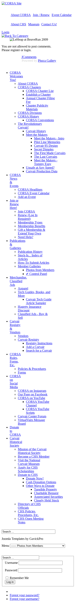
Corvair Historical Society (16, 442)
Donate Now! (35, 478)
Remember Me (19, 578)
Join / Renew (41, 15)
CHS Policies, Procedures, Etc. (28, 513)
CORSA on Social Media (15, 381)
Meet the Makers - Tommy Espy (45, 162)
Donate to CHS (28, 475)
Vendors (23, 336)
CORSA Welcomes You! (16, 76)
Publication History (30, 251)
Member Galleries (29, 266)
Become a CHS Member (33, 456)
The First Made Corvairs (49, 153)
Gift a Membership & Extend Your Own (31, 231)
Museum (33, 24)
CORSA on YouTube (31, 398)
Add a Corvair (35, 347)
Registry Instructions (39, 343)
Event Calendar (62, 15)
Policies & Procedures (32, 369)
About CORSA (21, 15)
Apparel (23, 288)
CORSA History (28, 116)
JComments (28, 57)
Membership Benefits (31, 226)
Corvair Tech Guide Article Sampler (38, 301)
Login (5, 32)
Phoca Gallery (47, 60)
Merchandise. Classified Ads (18, 281)
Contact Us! (49, 24)
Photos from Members (40, 270)
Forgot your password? (24, 595)
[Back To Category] (15, 36)
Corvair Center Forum (32, 416)
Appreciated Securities (48, 496)
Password (11, 570)
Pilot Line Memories (47, 142)
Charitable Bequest (46, 493)
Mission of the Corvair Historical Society (32, 451)
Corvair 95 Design (46, 145)
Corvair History (36, 131)
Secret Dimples (44, 149)
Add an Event (27, 197)
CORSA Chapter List (40, 91)
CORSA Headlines (30, 189)
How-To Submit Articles (33, 262)
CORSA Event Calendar (33, 193)
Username (11, 562)
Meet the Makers (36, 134)
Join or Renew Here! (14, 204)
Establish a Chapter (38, 94)
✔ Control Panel (36, 274)
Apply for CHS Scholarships (28, 469)
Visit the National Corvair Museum (29, 462)
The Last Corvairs (45, 156)
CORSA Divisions (30, 113)
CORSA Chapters (29, 87)
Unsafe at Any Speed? (40, 167)
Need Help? (25, 237)
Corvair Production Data (41, 171)
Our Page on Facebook (32, 394)
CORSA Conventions (40, 120)
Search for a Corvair (39, 350)
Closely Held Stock (46, 500)
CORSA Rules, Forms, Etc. (15, 359)
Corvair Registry (28, 339)
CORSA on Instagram (32, 390)
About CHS (18, 24)
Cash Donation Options (41, 482)
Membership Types (30, 222)
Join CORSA (26, 211)
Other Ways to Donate (40, 485)
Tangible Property (45, 489)
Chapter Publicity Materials (37, 107)
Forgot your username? (24, 599)
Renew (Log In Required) (27, 216)
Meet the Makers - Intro (49, 138)
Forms (22, 372)
